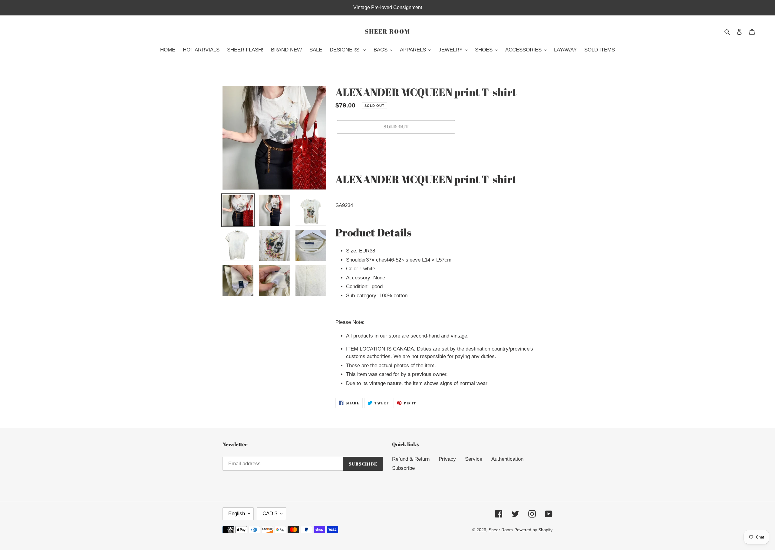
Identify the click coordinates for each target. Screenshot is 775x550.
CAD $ (269, 513)
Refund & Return (411, 459)
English (236, 513)
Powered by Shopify (533, 529)
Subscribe (403, 468)
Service (473, 459)
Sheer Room (387, 31)
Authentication (507, 459)
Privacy (447, 459)
